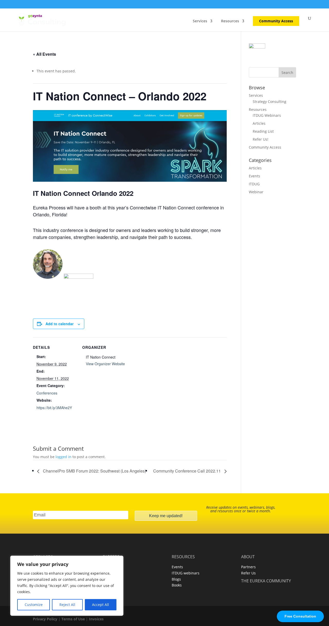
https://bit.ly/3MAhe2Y (54, 407)
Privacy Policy (45, 619)
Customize (34, 604)
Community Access (276, 21)
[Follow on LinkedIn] (150, 540)
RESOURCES (183, 557)
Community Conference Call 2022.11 (187, 471)
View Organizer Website (105, 363)
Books (177, 585)
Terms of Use (73, 619)
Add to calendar (59, 323)
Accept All (100, 604)
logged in (63, 456)
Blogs (176, 579)
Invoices (96, 619)
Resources (230, 21)
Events (254, 176)
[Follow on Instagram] (179, 540)
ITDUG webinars (185, 573)
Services (200, 21)
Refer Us (248, 573)
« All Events (44, 54)
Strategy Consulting (269, 101)
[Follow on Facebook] (136, 540)
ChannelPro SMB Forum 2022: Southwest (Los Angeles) (94, 471)
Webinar (256, 191)
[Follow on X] (193, 540)
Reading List (263, 131)
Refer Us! (260, 139)
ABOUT (248, 557)
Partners (248, 566)
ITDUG (254, 183)
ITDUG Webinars (267, 115)
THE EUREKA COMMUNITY (266, 581)
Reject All (67, 604)
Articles (259, 123)
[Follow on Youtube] (164, 540)
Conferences (46, 393)
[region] (66, 586)
